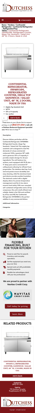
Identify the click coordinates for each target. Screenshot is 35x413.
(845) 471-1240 (18, 125)
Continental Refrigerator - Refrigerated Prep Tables (17, 28)
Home (4, 25)
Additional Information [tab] (11, 203)
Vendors (11, 25)
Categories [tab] (6, 207)
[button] (2, 19)
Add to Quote (15, 118)
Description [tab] (7, 135)
